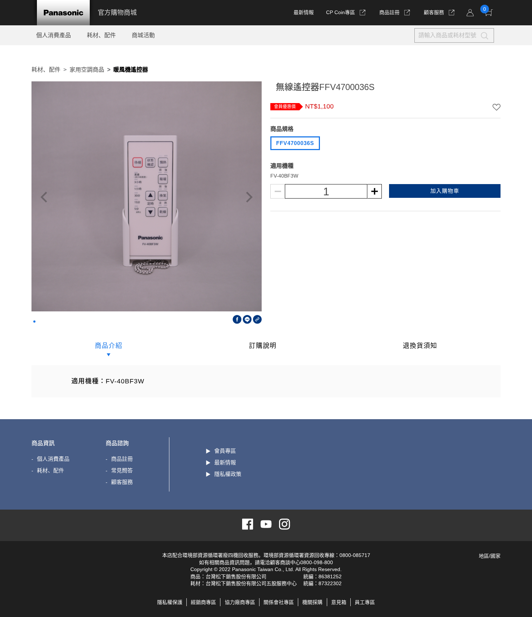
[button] (34, 321)
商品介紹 (108, 345)
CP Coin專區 (340, 12)
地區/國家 (490, 556)
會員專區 (225, 451)
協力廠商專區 (240, 602)
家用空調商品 (86, 70)
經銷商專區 (203, 602)
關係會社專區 (278, 602)
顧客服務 (435, 12)
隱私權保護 (169, 602)
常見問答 (122, 470)
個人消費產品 (53, 35)
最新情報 (304, 12)
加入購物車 (444, 191)
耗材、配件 (101, 35)
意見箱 (338, 602)
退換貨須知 (420, 345)
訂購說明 (262, 345)
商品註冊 (390, 12)
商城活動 (143, 35)
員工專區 (365, 602)
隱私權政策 (227, 474)
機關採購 (312, 602)
